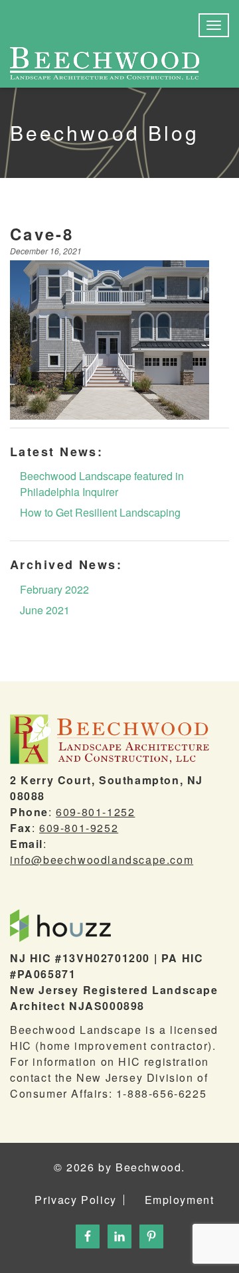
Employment (179, 1200)
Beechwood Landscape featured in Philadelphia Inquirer (102, 483)
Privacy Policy (75, 1200)
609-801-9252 (78, 827)
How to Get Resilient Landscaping (100, 512)
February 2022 (54, 589)
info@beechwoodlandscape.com (101, 859)
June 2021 (45, 610)
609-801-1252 (95, 811)
